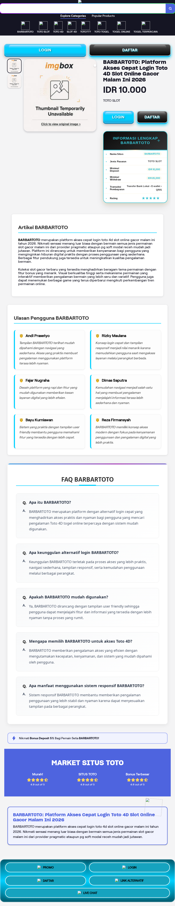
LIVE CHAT (90, 893)
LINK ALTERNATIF (132, 879)
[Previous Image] (27, 96)
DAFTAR (130, 50)
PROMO (48, 866)
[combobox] (83, 8)
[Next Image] (92, 96)
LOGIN (45, 50)
